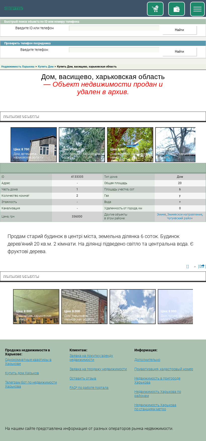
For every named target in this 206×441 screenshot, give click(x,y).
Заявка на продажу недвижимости (98, 369)
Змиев (161, 214)
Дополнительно (147, 360)
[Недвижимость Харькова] (13, 9)
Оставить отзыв (83, 378)
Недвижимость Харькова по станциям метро (155, 407)
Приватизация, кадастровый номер (163, 369)
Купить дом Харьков (22, 373)
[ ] (187, 266)
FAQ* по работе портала (89, 388)
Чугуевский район (180, 218)
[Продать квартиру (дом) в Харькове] (176, 9)
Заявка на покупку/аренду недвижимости (91, 358)
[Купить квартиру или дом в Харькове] (155, 9)
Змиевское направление (184, 214)
